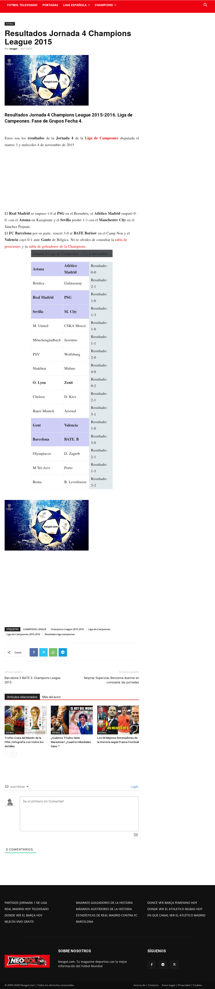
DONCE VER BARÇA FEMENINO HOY (172, 903)
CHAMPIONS (104, 5)
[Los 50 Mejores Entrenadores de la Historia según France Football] (118, 720)
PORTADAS (50, 5)
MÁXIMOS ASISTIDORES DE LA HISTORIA (104, 909)
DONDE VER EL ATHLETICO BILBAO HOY (174, 909)
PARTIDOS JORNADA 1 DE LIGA (26, 903)
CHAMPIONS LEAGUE (34, 629)
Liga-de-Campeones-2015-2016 (23, 634)
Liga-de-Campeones (99, 629)
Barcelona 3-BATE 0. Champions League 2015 (32, 680)
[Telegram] (63, 652)
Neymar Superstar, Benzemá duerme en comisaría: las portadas (111, 680)
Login (134, 786)
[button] (205, 5)
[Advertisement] (72, 179)
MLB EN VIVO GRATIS (19, 922)
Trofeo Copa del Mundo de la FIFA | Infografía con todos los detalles (24, 742)
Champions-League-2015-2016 (67, 629)
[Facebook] (34, 652)
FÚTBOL (10, 23)
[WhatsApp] (53, 652)
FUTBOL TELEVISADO (22, 5)
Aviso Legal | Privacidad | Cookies (182, 985)
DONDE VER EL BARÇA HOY (23, 915)
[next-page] (14, 754)
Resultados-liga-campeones (60, 634)
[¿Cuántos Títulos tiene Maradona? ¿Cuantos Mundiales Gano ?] (72, 720)
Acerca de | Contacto (146, 985)
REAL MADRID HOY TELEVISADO (27, 909)
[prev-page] (7, 754)
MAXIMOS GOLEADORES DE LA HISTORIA (104, 903)
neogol (13, 48)
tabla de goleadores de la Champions (57, 246)
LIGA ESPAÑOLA (75, 5)
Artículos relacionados (22, 697)
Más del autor (51, 697)
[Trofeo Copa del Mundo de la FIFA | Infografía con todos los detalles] (25, 720)
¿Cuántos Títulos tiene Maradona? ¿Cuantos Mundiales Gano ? (71, 742)
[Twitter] (43, 652)
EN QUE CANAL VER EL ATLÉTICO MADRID (176, 915)
